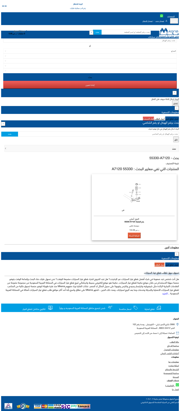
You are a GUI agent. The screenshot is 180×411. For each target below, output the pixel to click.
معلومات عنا (173, 362)
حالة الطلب (174, 342)
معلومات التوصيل (171, 349)
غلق (176, 139)
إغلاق (175, 103)
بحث (97, 32)
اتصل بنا (175, 389)
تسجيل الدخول (147, 21)
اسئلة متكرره (174, 365)
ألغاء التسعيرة (148, 119)
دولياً (61, 308)
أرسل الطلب (160, 119)
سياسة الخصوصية (171, 373)
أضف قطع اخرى (172, 119)
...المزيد (166, 293)
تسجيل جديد (159, 21)
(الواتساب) (170, 385)
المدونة (176, 377)
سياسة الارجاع (173, 345)
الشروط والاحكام (172, 369)
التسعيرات (171, 16)
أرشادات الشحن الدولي (169, 353)
